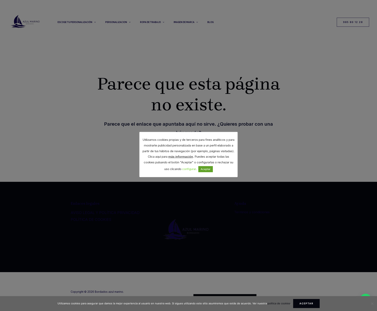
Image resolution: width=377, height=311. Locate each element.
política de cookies (279, 303)
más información (180, 156)
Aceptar (306, 303)
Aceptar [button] (205, 169)
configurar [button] (189, 169)
